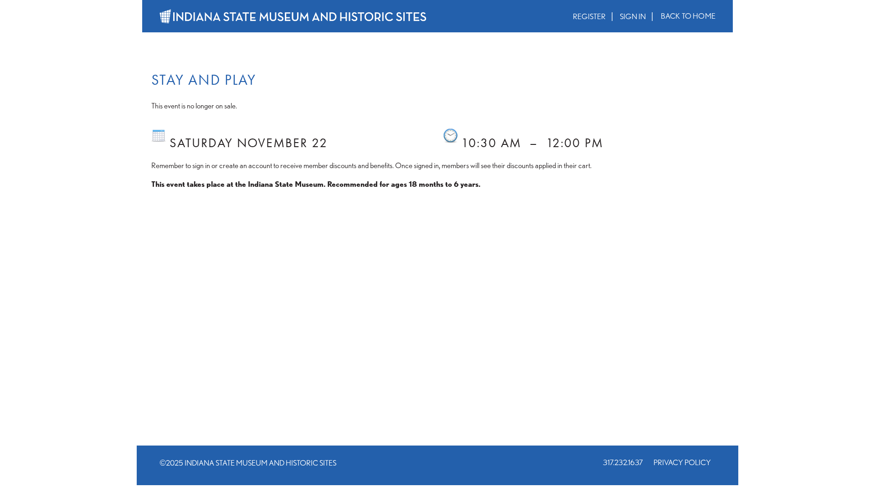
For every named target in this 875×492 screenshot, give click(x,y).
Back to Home (688, 15)
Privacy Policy (682, 462)
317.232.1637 (623, 462)
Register (589, 16)
